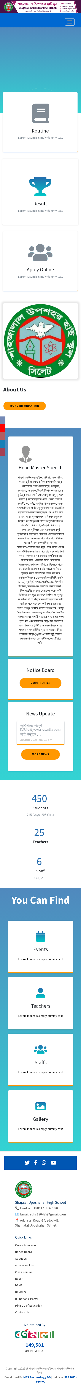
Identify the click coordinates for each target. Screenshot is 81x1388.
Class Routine (24, 1272)
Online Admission (26, 1245)
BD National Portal (26, 1299)
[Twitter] (27, 1162)
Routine (40, 130)
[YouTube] (53, 1162)
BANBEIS (20, 1292)
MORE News (40, 754)
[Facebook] (35, 1162)
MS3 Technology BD (37, 1377)
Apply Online (40, 269)
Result (40, 203)
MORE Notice (40, 683)
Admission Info (24, 1265)
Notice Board (23, 1252)
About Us (21, 1258)
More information (24, 406)
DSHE (18, 1285)
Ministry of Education (28, 1305)
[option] (40, 79)
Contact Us (22, 1312)
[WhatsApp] (44, 1162)
